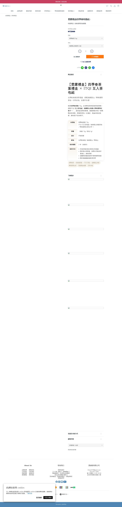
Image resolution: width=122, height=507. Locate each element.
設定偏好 (39, 497)
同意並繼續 (48, 497)
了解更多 (29, 493)
